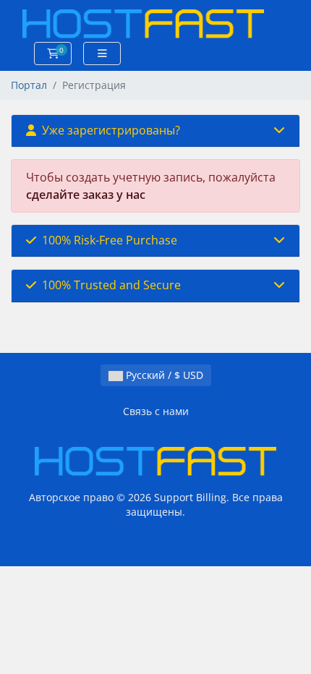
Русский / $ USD (163, 375)
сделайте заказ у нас (85, 194)
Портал (29, 85)
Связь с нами (156, 411)
